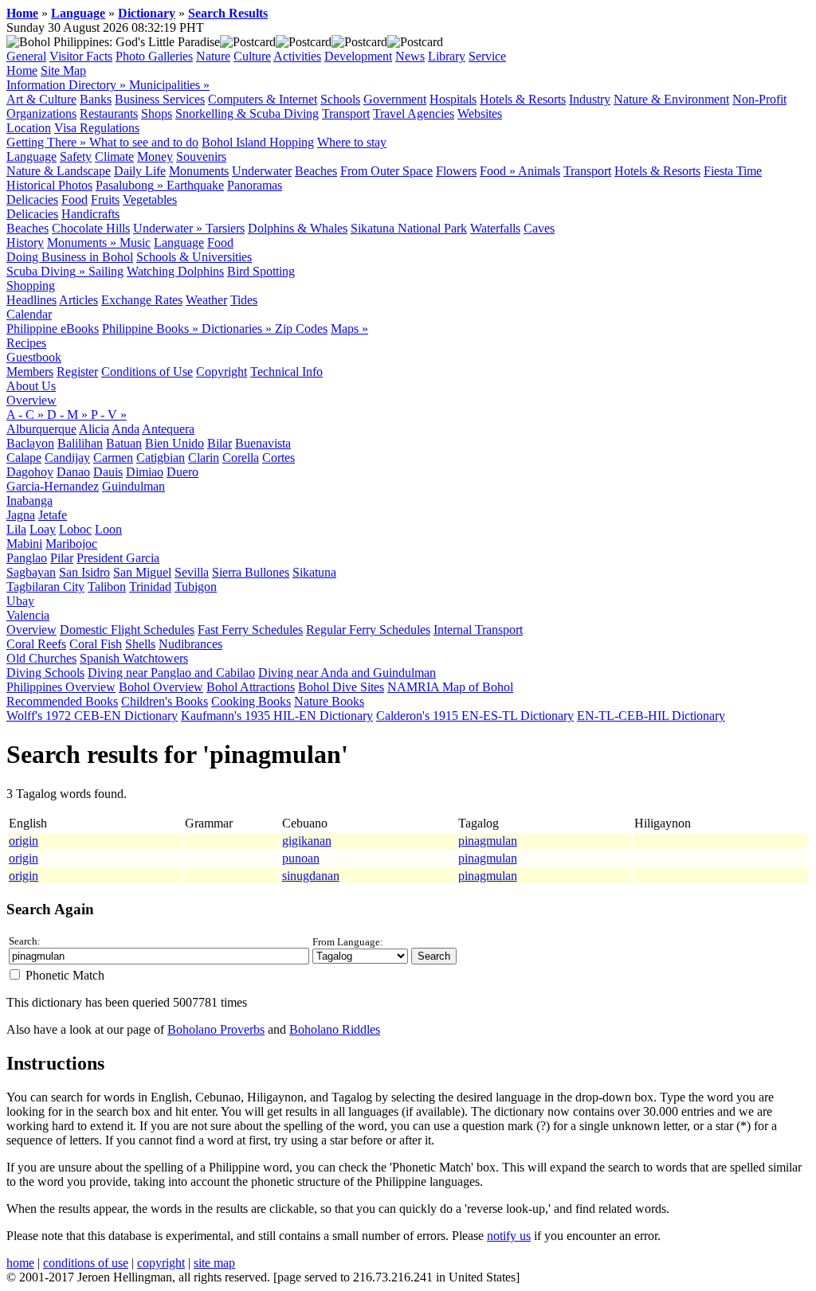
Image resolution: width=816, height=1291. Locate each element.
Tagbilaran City (45, 586)
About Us (31, 386)
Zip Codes (301, 328)
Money (155, 156)
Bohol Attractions (250, 687)
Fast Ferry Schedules (250, 629)
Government (394, 99)
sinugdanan (310, 875)
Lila (16, 529)
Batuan (124, 443)
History (25, 242)
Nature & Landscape (58, 171)
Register (77, 371)
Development (358, 56)
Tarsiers (225, 228)
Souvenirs (201, 156)
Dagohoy (29, 472)
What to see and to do (143, 142)
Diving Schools (45, 672)
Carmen (113, 457)
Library (446, 56)
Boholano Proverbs (216, 1029)
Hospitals (453, 99)
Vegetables (150, 199)
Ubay (20, 601)
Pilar (61, 558)
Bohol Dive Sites (341, 687)
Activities (297, 56)
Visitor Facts (80, 56)
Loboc (75, 529)
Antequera (168, 429)
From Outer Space (386, 171)
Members (29, 371)
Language (78, 13)
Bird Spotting (261, 271)
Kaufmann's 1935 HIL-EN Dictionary (277, 715)
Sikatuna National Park (409, 228)
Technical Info (286, 371)
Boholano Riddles (334, 1029)
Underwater (262, 171)
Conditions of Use (147, 371)
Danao (73, 472)
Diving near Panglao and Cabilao (171, 672)
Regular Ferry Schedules (368, 629)
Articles (78, 300)
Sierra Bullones (250, 572)
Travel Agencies (413, 113)
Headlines (31, 300)
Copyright (221, 371)
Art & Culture (41, 99)
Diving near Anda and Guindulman (347, 672)
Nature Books (329, 701)
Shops (156, 113)
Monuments (199, 171)
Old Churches (41, 658)
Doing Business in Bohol (69, 257)
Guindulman (133, 486)
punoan (301, 858)
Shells (140, 644)
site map (214, 1262)
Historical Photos (49, 185)
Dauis (108, 472)
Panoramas (254, 185)
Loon (108, 529)
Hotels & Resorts (523, 99)
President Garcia (117, 558)
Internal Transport (478, 629)
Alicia (94, 429)
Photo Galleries (154, 56)
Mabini (24, 543)
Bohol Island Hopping (258, 142)
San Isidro (84, 572)
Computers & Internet (262, 99)
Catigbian (160, 457)
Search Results (228, 13)
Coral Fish (95, 644)
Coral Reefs (36, 644)
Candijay (67, 457)
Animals (539, 171)
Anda (125, 429)
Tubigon (196, 586)
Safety (76, 156)
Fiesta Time (733, 171)
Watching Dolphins (175, 271)
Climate (114, 156)
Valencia (27, 615)
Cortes (278, 457)
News (410, 56)
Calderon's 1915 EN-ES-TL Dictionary (475, 715)
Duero (182, 472)
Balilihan (80, 443)
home (20, 1262)
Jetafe (52, 515)
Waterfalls (495, 228)
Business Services (160, 99)
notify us (509, 1235)
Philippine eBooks (52, 328)
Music (135, 242)
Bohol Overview (161, 687)
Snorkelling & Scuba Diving (247, 113)
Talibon (107, 586)
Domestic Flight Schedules (127, 629)
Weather (206, 300)
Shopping (30, 285)
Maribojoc (71, 543)
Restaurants (109, 113)
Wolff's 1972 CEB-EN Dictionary (92, 715)
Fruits (105, 199)
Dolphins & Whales (297, 228)
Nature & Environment (671, 99)
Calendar (29, 314)
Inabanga (29, 500)
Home (22, 13)
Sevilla (192, 572)
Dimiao (144, 472)
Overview (31, 400)
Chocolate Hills (91, 228)
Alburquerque (41, 429)
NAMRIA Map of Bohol (450, 687)
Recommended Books (62, 701)
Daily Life (140, 171)
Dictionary (146, 13)
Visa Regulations (96, 128)
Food (74, 199)
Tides (243, 300)
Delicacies (32, 199)
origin (23, 840)
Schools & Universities (194, 257)
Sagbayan (31, 572)
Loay (42, 529)
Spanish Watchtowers (134, 658)
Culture (252, 56)
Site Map (63, 70)
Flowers (456, 171)
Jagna (20, 515)
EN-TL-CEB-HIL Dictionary (651, 715)
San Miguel (142, 572)
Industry (589, 99)
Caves (539, 228)
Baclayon (30, 443)
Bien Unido (174, 443)
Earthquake (195, 185)
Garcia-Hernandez (52, 486)
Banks (96, 99)
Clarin (203, 457)
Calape (23, 457)
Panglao (26, 558)
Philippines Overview (61, 687)
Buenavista (263, 443)
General (26, 56)
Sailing (106, 271)
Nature (213, 56)
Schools (340, 99)
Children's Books (164, 701)
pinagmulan (487, 840)
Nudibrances (190, 644)
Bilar (219, 443)
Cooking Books (251, 701)
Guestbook (33, 357)
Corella (240, 457)
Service (487, 56)
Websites (479, 113)
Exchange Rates (141, 300)
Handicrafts (90, 214)
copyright (161, 1262)
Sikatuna (314, 572)
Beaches (316, 171)
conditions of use (85, 1262)
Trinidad (150, 586)
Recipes (26, 343)
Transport (346, 113)
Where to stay (351, 142)
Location (28, 128)
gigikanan (307, 840)
